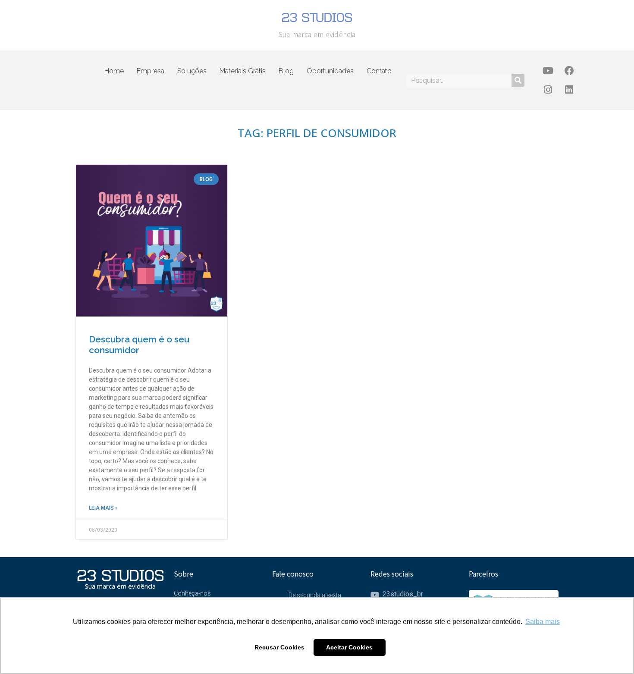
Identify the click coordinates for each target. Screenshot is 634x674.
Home (114, 71)
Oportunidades (330, 71)
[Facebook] (569, 70)
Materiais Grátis (243, 71)
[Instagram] (548, 89)
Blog (286, 71)
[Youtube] (548, 70)
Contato (379, 71)
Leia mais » (103, 508)
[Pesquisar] (518, 80)
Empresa (150, 71)
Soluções (192, 71)
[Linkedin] (569, 89)
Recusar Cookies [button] (279, 647)
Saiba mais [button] (542, 621)
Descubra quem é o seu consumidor (139, 344)
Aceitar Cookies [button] (349, 647)
